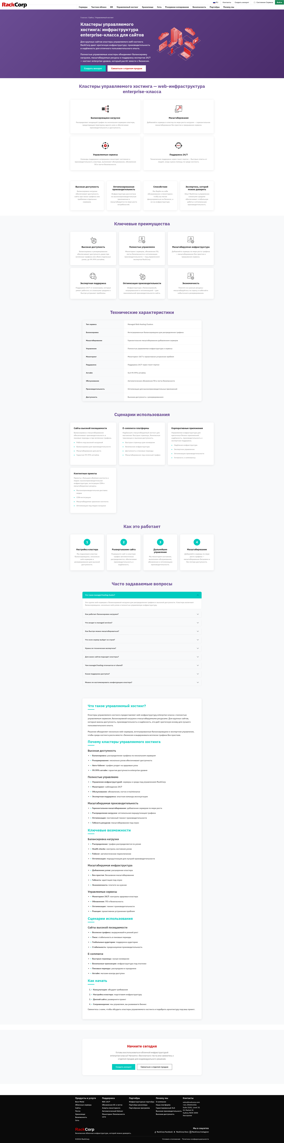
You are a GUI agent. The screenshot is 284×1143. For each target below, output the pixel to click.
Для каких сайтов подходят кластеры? (102, 657)
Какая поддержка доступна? (97, 674)
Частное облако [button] (98, 7)
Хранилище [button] (147, 7)
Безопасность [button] (199, 7)
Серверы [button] (83, 7)
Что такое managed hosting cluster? (100, 595)
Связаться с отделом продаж (126, 68)
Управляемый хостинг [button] (127, 7)
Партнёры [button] (215, 7)
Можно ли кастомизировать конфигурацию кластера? (108, 682)
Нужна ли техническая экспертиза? (100, 648)
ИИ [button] (111, 7)
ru (216, 2)
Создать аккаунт (242, 2)
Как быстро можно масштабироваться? (102, 631)
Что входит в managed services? (98, 623)
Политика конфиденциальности (195, 1139)
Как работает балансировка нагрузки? (102, 614)
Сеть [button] (159, 7)
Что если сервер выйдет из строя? (100, 640)
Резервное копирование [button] (177, 7)
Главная (83, 17)
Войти (279, 2)
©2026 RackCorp (82, 1139)
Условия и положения (171, 1139)
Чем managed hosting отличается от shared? (104, 665)
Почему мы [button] (228, 7)
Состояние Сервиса (264, 2)
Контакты (227, 2)
